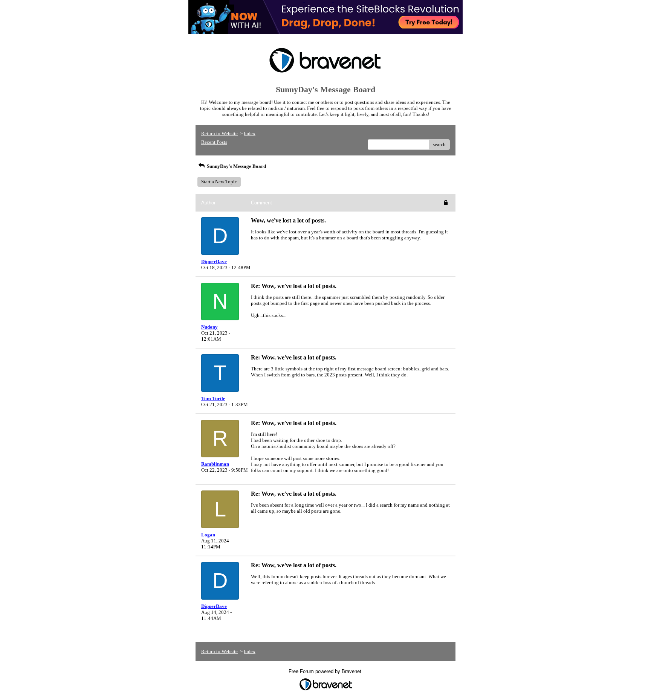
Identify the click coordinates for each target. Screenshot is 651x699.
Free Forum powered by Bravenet (326, 671)
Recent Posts (214, 142)
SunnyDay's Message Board (236, 166)
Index (249, 133)
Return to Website (219, 133)
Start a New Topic (219, 181)
